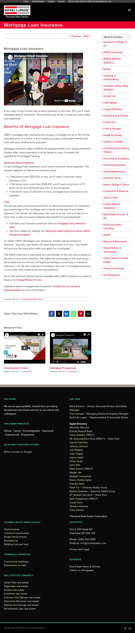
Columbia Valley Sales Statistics (115, 87)
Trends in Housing (113, 268)
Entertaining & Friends (115, 115)
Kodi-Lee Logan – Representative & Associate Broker (98, 417)
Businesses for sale (15, 565)
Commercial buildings (16, 561)
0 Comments (26, 372)
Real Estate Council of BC (115, 216)
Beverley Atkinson (79, 427)
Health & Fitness (112, 135)
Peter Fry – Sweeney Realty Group (88, 487)
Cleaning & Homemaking (111, 77)
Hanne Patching (78, 442)
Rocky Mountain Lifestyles (112, 226)
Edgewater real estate (16, 586)
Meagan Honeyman (80, 476)
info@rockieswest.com (93, 543)
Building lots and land (16, 544)
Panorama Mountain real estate (21, 601)
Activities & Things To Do (115, 44)
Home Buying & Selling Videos (32, 299)
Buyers (107, 69)
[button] (6, 352)
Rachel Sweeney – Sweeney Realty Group (92, 491)
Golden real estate (14, 590)
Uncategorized (111, 275)
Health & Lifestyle (113, 141)
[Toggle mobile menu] (129, 10)
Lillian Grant (76, 461)
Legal (86, 549)
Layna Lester (76, 457)
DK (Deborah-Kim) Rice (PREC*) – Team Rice (94, 438)
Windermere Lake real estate (20, 608)
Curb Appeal (110, 102)
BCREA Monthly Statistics (112, 60)
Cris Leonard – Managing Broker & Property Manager (99, 413)
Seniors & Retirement (115, 241)
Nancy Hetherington (80, 479)
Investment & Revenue (115, 191)
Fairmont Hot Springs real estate (22, 597)
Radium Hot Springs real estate (21, 605)
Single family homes (15, 536)
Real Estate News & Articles (84, 566)
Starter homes (12, 529)
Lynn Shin (74, 464)
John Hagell (76, 453)
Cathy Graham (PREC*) (82, 434)
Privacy (73, 549)
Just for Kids (110, 197)
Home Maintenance (114, 171)
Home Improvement (114, 165)
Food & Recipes (112, 128)
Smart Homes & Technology (112, 249)
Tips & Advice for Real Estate (115, 260)
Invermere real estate (15, 593)
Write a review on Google (18, 451)
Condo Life (109, 96)
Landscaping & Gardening (111, 206)
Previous (76, 36)
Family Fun (109, 122)
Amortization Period (16, 368)
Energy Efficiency (112, 109)
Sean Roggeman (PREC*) (83, 498)
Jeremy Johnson (78, 446)
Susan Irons (76, 502)
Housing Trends (112, 178)
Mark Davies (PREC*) (81, 468)
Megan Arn (75, 472)
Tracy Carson (76, 510)
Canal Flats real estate (16, 582)
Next (86, 36)
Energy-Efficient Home (28, 279)
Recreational (11, 540)
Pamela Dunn (76, 483)
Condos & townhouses (16, 533)
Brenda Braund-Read (80, 431)
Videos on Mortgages (81, 570)
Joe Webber (76, 449)
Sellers (107, 234)
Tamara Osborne (78, 506)
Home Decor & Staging (116, 158)
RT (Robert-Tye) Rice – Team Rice (88, 495)
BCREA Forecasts (113, 52)
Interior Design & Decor (116, 184)
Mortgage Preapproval (63, 368)
